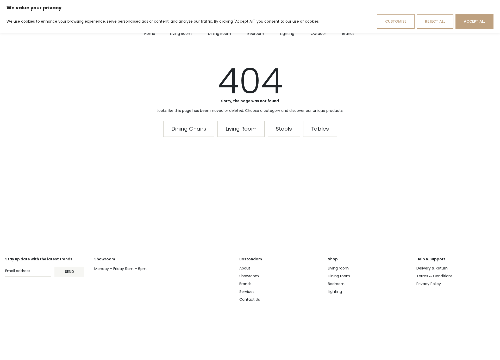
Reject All (435, 21)
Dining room (339, 276)
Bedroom (336, 283)
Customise (395, 21)
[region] (250, 16)
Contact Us (249, 299)
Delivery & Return (432, 268)
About (244, 268)
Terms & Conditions (434, 276)
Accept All (474, 21)
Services (246, 291)
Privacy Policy (428, 283)
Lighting (335, 291)
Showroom (249, 276)
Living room (338, 268)
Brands (245, 283)
